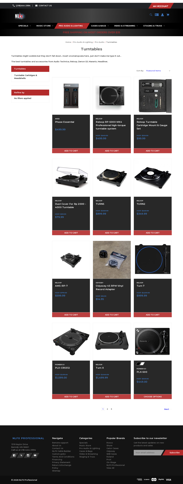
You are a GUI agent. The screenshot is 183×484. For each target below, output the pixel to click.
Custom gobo (59, 454)
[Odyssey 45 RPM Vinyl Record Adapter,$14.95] (112, 260)
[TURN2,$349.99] (153, 178)
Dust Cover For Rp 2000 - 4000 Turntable (70, 206)
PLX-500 (142, 372)
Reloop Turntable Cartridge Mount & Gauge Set (152, 125)
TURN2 (141, 204)
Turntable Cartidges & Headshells (25, 77)
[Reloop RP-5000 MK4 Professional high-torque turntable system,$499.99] (112, 96)
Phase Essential (64, 122)
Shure (109, 445)
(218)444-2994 (23, 5)
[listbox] (158, 71)
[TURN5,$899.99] (112, 178)
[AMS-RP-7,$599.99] (71, 260)
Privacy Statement (61, 462)
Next (167, 409)
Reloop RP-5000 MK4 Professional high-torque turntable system (111, 125)
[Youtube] (35, 455)
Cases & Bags (86, 451)
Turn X (100, 367)
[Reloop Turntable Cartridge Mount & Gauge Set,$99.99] (153, 96)
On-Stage (111, 462)
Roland (110, 457)
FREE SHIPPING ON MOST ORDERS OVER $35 (91, 32)
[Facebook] (14, 455)
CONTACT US (45, 5)
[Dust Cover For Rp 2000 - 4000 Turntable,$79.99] (71, 178)
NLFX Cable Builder (61, 451)
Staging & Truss (87, 457)
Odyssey (111, 451)
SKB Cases (112, 454)
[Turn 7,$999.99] (153, 260)
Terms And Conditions (63, 457)
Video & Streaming (88, 454)
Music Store (85, 445)
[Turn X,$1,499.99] (112, 342)
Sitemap (56, 471)
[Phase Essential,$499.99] (71, 96)
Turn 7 (141, 285)
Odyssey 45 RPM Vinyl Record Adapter (109, 287)
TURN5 (100, 204)
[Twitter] (21, 455)
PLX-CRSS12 (62, 367)
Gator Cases (113, 448)
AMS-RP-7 (61, 285)
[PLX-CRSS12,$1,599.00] (71, 342)
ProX (109, 459)
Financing (57, 459)
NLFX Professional (116, 465)
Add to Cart (71, 151)
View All (110, 468)
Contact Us (57, 448)
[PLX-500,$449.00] (153, 342)
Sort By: (140, 71)
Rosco (110, 443)
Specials (83, 443)
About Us (56, 445)
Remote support (60, 443)
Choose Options (153, 396)
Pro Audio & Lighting (89, 448)
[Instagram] (28, 455)
